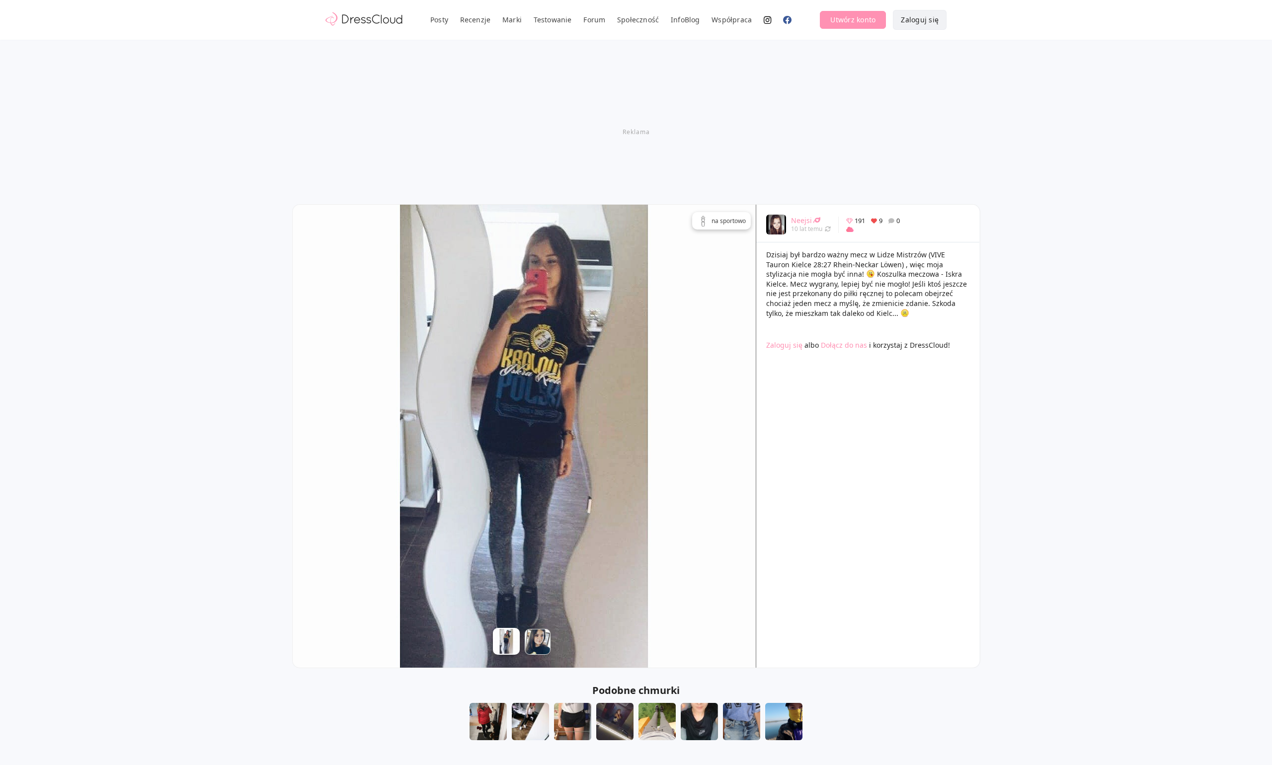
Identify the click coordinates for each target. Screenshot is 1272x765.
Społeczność (638, 19)
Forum (594, 19)
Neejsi (801, 220)
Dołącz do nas (844, 345)
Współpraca (732, 19)
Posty (439, 19)
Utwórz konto (852, 19)
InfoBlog (685, 19)
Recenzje (475, 19)
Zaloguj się (920, 19)
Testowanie (553, 19)
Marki (512, 19)
